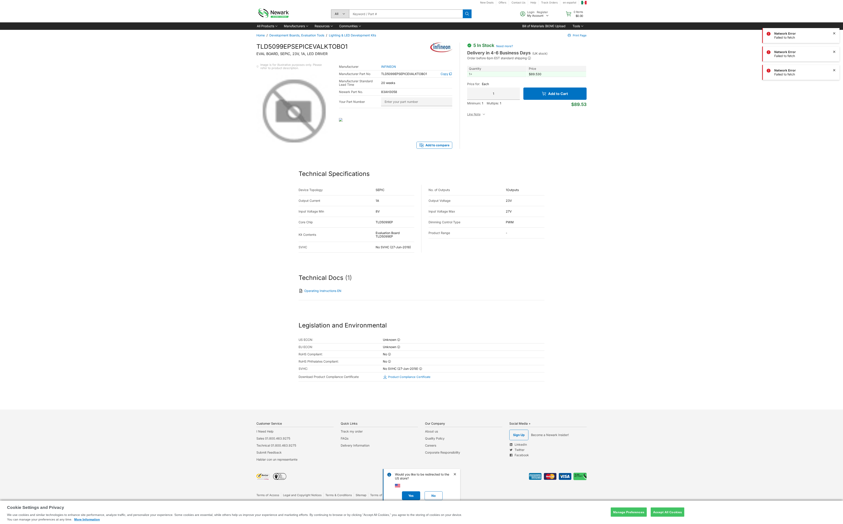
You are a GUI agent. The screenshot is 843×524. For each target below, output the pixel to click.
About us (431, 431)
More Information (87, 519)
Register (542, 12)
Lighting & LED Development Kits (352, 35)
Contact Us (518, 2)
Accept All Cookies (667, 512)
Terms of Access (267, 495)
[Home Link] (273, 14)
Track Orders (549, 2)
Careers (430, 445)
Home (260, 35)
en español (569, 2)
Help (533, 2)
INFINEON (388, 66)
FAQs (344, 438)
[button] (266, 26)
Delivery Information (355, 445)
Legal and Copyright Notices (302, 495)
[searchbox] (406, 13)
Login (531, 12)
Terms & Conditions (338, 495)
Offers (502, 2)
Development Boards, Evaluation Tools (296, 35)
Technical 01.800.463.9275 (276, 445)
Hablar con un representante (276, 459)
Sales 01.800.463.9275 (273, 438)
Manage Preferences (628, 512)
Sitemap (361, 495)
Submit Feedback (269, 452)
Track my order (352, 431)
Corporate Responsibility (442, 452)
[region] (421, 512)
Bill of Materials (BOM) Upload (544, 26)
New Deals (487, 2)
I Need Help (265, 431)
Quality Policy (435, 438)
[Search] (467, 13)
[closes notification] (834, 15)
